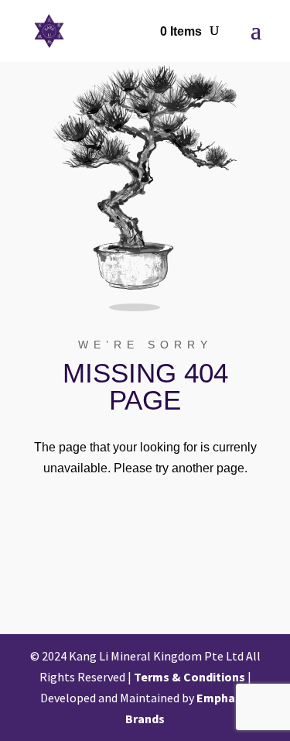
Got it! (233, 25)
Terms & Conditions (189, 676)
